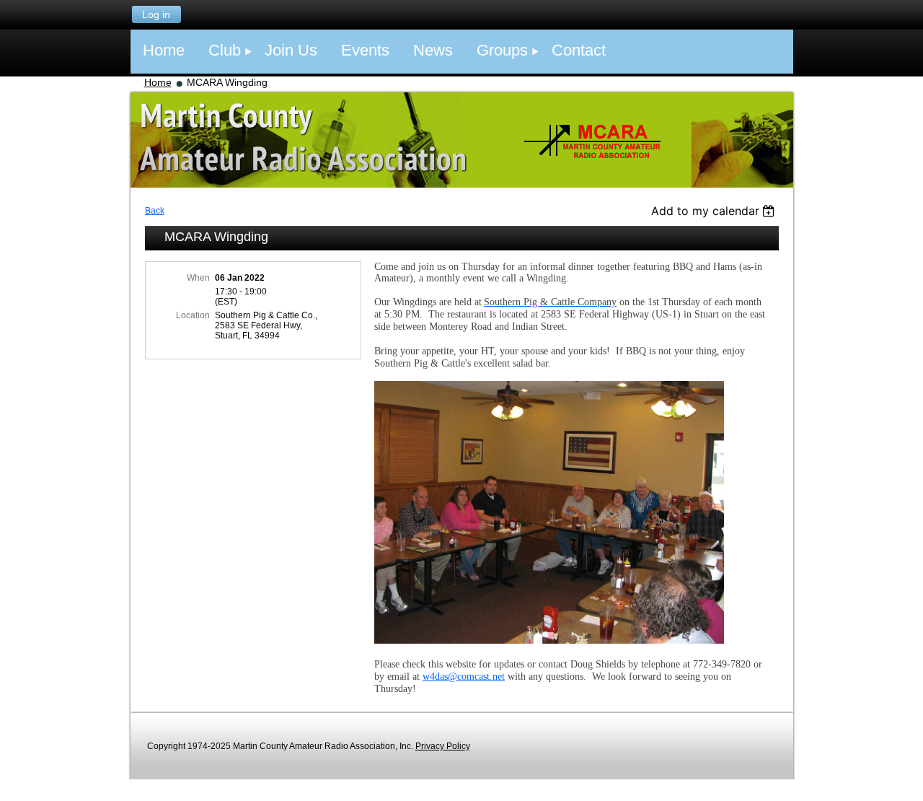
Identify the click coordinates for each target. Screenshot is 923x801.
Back (154, 211)
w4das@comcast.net (464, 676)
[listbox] (715, 210)
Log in (156, 14)
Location (193, 315)
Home (158, 82)
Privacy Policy (442, 746)
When (198, 278)
